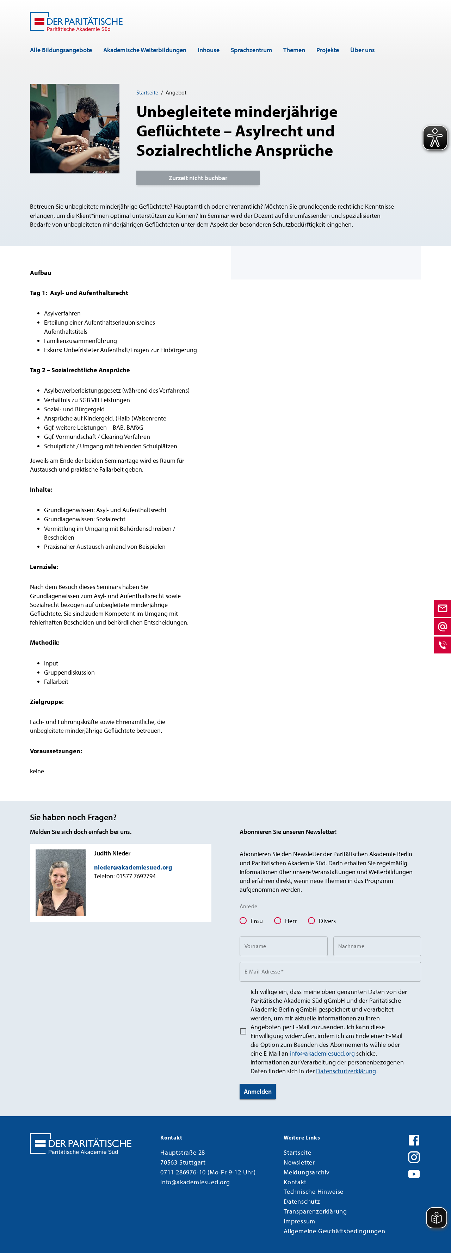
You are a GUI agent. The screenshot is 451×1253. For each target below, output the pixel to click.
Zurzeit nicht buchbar (198, 178)
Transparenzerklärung (315, 1211)
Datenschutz (302, 1201)
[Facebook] (414, 1139)
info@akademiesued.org (322, 1053)
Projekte (327, 50)
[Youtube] (414, 1173)
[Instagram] (414, 1156)
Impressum (299, 1221)
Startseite (147, 92)
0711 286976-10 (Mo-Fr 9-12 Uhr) (208, 1172)
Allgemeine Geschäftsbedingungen (334, 1231)
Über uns (362, 50)
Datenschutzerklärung (346, 1071)
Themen (294, 50)
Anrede (248, 906)
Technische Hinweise (314, 1191)
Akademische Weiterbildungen (144, 50)
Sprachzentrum (251, 50)
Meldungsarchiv (307, 1172)
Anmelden (258, 1091)
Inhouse (209, 50)
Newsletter (299, 1162)
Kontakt (295, 1182)
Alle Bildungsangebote (61, 50)
